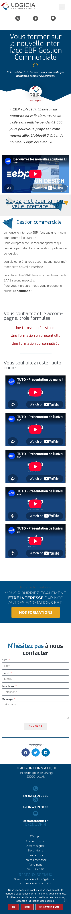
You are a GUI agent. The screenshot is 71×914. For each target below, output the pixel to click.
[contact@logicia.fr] (35, 813)
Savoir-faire (35, 850)
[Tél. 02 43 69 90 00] (35, 799)
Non (27, 907)
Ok (13, 907)
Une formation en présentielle (35, 335)
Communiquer (35, 841)
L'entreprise (35, 855)
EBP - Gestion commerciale (33, 222)
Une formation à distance (35, 327)
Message (7, 699)
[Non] (66, 900)
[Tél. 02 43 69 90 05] (35, 788)
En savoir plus (49, 907)
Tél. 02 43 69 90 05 (35, 796)
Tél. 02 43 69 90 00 (35, 807)
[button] (62, 7)
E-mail (6, 673)
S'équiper (35, 836)
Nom (5, 660)
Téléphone (8, 686)
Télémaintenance (35, 860)
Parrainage (35, 864)
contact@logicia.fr (35, 821)
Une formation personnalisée (36, 343)
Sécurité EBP (35, 869)
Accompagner (35, 846)
